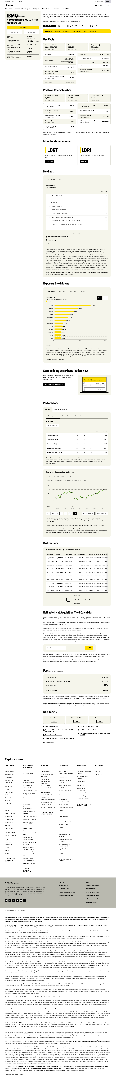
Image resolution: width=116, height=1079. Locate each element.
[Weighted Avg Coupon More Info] (93, 110)
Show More (49, 345)
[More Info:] (67, 236)
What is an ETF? (64, 802)
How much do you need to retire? (64, 845)
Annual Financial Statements (53, 735)
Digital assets (9, 795)
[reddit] (6, 900)
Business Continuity (92, 892)
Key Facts (48, 31)
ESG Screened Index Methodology (28, 1043)
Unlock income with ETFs (29, 799)
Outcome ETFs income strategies (46, 787)
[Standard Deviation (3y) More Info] (59, 105)
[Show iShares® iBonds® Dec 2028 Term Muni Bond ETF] (61, 476)
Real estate (8, 801)
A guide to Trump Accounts (64, 850)
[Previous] (64, 599)
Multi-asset (8, 803)
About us (97, 771)
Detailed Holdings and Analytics (57, 236)
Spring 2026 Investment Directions (48, 798)
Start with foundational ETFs (28, 781)
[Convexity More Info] (51, 121)
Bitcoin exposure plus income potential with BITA (30, 833)
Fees (85, 31)
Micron (7, 850)
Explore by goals (10, 774)
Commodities (9, 798)
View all (61, 795)
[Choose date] (92, 513)
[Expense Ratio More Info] (56, 691)
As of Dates (49, 421)
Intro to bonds (63, 819)
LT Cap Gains (105, 554)
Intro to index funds (65, 822)
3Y (61, 513)
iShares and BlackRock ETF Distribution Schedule (59, 738)
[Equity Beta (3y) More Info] (55, 126)
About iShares (63, 885)
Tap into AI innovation (30, 819)
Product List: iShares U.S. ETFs (89, 726)
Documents (92, 31)
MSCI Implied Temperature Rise (60, 1043)
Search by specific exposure (10, 836)
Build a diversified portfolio (82, 777)
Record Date (50, 554)
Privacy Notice (91, 888)
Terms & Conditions (92, 885)
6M (53, 513)
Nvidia (7, 853)
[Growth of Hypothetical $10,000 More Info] (73, 472)
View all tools (81, 781)
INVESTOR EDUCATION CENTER (66, 772)
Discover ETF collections (9, 781)
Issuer (52, 191)
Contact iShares (64, 888)
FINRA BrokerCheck (92, 895)
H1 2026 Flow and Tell (48, 807)
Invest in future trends (30, 816)
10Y (70, 513)
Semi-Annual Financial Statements (90, 730)
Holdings (57, 31)
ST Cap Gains (97, 554)
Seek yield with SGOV (29, 863)
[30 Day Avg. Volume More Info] (92, 70)
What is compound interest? (65, 791)
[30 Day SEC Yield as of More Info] (19, 48)
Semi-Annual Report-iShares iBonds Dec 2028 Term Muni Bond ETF (60, 730)
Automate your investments (27, 786)
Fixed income (9, 792)
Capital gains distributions (81, 789)
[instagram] (9, 900)
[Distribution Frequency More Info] (93, 62)
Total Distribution (78, 554)
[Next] (89, 599)
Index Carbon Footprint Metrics (87, 1041)
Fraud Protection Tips (66, 895)
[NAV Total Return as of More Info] (19, 44)
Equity (7, 789)
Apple (6, 840)
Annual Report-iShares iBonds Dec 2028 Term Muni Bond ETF (95, 734)
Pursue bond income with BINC (29, 843)
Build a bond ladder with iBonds (29, 794)
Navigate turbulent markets (29, 812)
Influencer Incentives (93, 899)
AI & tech (8, 825)
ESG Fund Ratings (71, 1041)
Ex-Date (58, 554)
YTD (48, 513)
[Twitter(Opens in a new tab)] (21, 900)
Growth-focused (10, 813)
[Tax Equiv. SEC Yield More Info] (57, 110)
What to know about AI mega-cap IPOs (48, 803)
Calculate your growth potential (84, 772)
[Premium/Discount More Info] (57, 71)
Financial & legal (82, 796)
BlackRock (7, 1)
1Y (57, 513)
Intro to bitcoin (63, 824)
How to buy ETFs (64, 805)
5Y (65, 513)
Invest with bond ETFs (30, 790)
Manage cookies (91, 902)
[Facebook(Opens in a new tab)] (13, 900)
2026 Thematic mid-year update (47, 775)
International (9, 819)
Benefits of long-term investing (65, 786)
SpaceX (7, 847)
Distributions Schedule (54, 549)
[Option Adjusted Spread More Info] (94, 121)
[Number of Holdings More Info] (57, 96)
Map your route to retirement (64, 835)
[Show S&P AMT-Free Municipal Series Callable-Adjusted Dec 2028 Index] (66, 480)
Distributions (77, 31)
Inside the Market (46, 795)
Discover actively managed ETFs (28, 823)
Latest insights (45, 771)
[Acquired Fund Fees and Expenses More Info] (69, 681)
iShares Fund (53, 919)
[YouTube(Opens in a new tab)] (24, 900)
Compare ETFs (9, 777)
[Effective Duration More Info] (91, 115)
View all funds (9, 771)
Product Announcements (67, 892)
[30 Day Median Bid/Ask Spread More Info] (64, 77)
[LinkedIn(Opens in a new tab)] (17, 900)
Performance (66, 31)
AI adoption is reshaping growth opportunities (46, 781)
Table (105, 298)
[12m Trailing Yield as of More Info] (20, 51)
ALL (75, 513)
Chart (99, 298)
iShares (14, 1)
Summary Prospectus (51, 726)
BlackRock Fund (64, 919)
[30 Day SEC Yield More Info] (79, 96)
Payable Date (68, 554)
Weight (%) (104, 191)
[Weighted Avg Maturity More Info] (59, 115)
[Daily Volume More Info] (99, 45)
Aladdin (20, 1)
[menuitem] (8, 9)
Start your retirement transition (65, 840)
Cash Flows (51, 240)
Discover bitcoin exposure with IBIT (29, 859)
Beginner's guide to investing (65, 781)
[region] (23, 47)
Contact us (98, 774)
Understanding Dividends (72, 549)
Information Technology (8, 843)
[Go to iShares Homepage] (12, 5)
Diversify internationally (27, 807)
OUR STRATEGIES (28, 773)
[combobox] (52, 425)
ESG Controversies (44, 1043)
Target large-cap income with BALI (28, 838)
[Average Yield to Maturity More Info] (94, 105)
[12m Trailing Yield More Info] (102, 96)
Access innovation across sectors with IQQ (29, 854)
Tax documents (81, 793)
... (82, 599)
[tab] (51, 179)
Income (91, 554)
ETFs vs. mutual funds (66, 807)
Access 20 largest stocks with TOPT (28, 848)
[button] (106, 5)
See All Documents (48, 742)
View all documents (83, 799)
